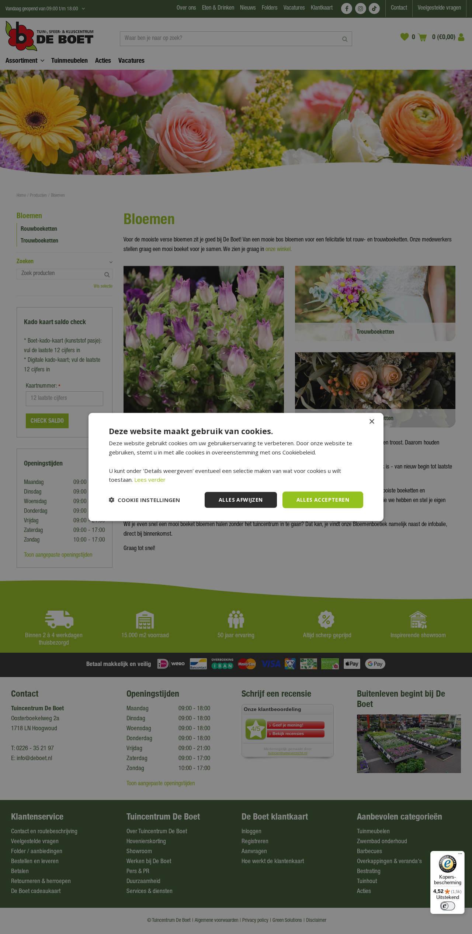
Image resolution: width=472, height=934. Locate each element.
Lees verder (150, 479)
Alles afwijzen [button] (241, 499)
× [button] (371, 422)
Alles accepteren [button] (322, 499)
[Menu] (460, 855)
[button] (144, 500)
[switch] (447, 906)
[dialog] (236, 467)
